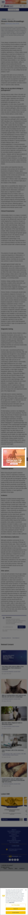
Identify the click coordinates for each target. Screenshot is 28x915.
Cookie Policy (11, 902)
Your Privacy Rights (15, 905)
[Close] (25, 890)
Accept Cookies (15, 912)
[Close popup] (25, 449)
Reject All (16, 908)
